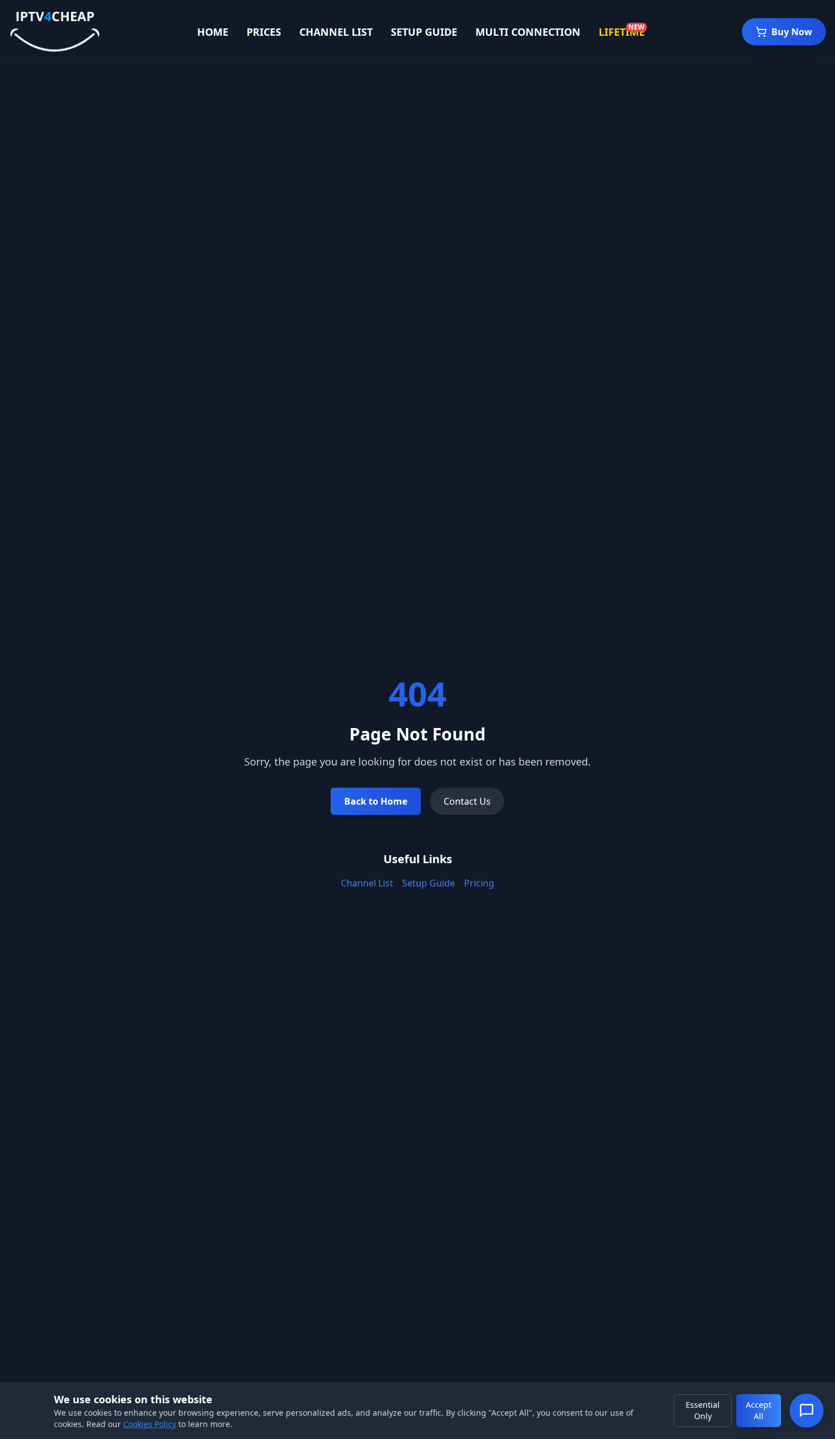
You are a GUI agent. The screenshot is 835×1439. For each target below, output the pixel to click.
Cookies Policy (149, 1424)
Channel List (367, 883)
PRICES (264, 32)
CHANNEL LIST (336, 32)
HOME (212, 32)
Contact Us (467, 801)
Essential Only (703, 1410)
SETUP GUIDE (424, 32)
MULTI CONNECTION (528, 32)
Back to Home (375, 801)
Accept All (758, 1410)
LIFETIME (622, 32)
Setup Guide (428, 883)
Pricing (479, 883)
